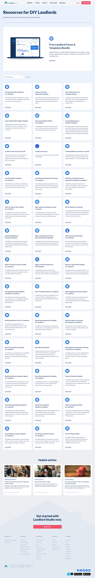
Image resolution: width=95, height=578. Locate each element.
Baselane (68, 544)
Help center (39, 542)
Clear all (28, 77)
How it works (53, 2)
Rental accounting (24, 549)
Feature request (56, 549)
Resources (38, 556)
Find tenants (23, 540)
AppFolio (68, 540)
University (38, 558)
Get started (86, 2)
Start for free (47, 526)
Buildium (68, 547)
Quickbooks (68, 558)
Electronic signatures (25, 553)
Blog (37, 544)
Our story (54, 540)
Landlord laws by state (41, 553)
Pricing (37, 2)
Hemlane (68, 553)
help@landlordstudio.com (10, 540)
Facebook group (56, 547)
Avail (67, 542)
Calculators (39, 551)
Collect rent (23, 544)
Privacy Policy (12, 567)
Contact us (54, 542)
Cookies (28, 567)
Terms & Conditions (21, 567)
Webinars (38, 547)
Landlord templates (40, 549)
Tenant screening (24, 542)
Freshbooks (68, 551)
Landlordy (68, 556)
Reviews (44, 2)
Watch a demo (39, 540)
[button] (30, 3)
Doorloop (68, 549)
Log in (78, 2)
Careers (54, 544)
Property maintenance (25, 547)
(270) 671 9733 (7, 542)
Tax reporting (23, 551)
